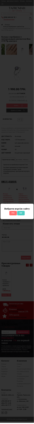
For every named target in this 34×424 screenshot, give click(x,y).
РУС (13, 213)
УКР (20, 213)
